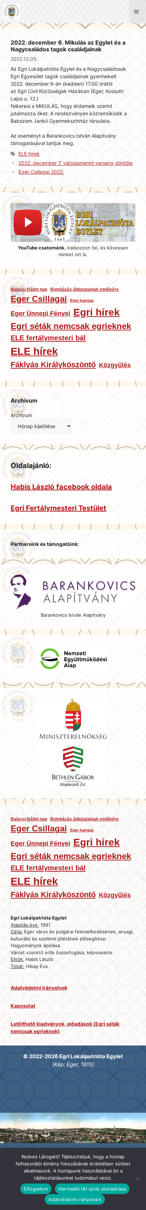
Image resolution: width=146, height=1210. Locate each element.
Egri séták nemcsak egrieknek (71, 326)
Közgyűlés (115, 365)
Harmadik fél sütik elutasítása (92, 1189)
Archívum (21, 415)
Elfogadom (36, 1189)
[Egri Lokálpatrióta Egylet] (11, 11)
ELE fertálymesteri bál (48, 338)
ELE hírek (29, 154)
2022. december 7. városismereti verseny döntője (75, 163)
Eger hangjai (82, 300)
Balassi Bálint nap (29, 289)
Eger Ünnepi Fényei (40, 313)
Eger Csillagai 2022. (41, 172)
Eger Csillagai (39, 299)
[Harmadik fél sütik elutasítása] (137, 1178)
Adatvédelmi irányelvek (74, 1199)
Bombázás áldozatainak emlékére (84, 289)
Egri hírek (96, 312)
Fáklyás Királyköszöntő (53, 364)
